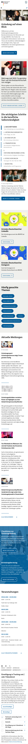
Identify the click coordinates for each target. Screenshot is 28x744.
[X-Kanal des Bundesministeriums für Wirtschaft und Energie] (9, 666)
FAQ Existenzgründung (7, 325)
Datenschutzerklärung (15, 742)
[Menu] (1, 8)
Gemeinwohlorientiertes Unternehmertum (11, 320)
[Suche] (26, 7)
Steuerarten (20, 316)
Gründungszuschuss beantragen (9, 306)
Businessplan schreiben (7, 296)
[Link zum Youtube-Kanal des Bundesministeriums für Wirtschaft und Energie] (6, 666)
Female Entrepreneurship (8, 316)
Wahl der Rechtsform (7, 311)
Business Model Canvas (7, 301)
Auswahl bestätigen (7, 706)
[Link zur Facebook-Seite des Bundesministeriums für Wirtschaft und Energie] (2, 666)
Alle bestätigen (6, 712)
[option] (14, 33)
